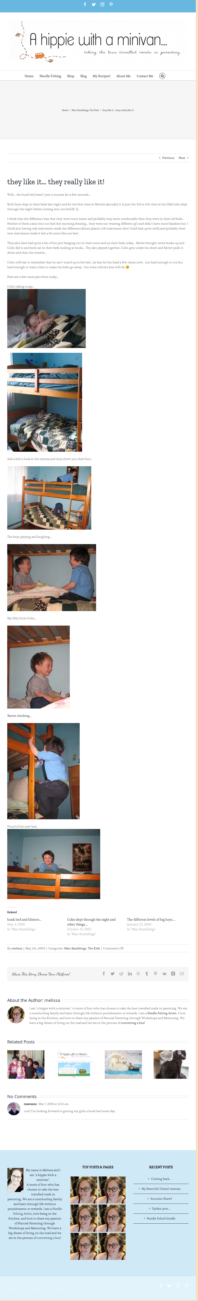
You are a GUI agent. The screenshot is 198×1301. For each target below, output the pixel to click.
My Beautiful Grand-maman (161, 1189)
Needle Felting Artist (162, 1013)
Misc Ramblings (75, 948)
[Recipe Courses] (111, 1218)
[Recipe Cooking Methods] (83, 1246)
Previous (168, 158)
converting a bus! (133, 1023)
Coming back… (161, 1179)
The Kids (94, 948)
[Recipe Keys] (83, 1190)
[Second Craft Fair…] (123, 1064)
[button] (162, 75)
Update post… (161, 1208)
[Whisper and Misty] (172, 1064)
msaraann (30, 1104)
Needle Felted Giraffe (161, 1218)
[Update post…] (25, 1064)
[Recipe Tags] (111, 1190)
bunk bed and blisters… (24, 919)
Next (182, 158)
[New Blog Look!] (74, 1064)
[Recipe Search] (111, 1246)
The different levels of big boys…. (151, 919)
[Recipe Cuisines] (83, 1218)
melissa (17, 948)
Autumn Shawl (161, 1199)
